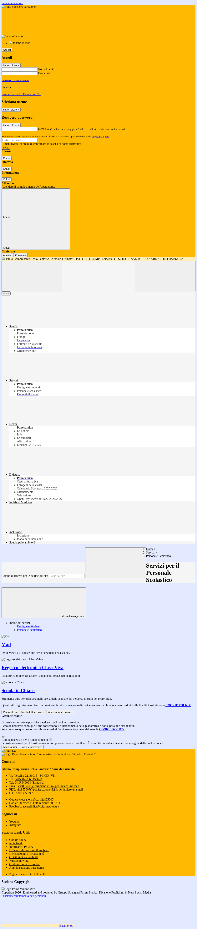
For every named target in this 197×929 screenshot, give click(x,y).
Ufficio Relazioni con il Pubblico (29, 850)
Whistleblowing (18, 860)
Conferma (20, 255)
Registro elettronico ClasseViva (32, 667)
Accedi (7, 49)
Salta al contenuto (12, 3)
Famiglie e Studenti (28, 626)
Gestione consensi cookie (24, 864)
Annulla (7, 255)
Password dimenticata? (15, 80)
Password (44, 73)
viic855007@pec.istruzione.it (50, 789)
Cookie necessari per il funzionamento (25, 739)
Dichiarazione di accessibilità (26, 853)
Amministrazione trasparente (26, 867)
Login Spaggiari (100, 136)
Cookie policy (17, 839)
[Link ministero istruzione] (19, 6)
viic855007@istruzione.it (48, 786)
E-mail (42, 129)
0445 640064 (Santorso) (29, 782)
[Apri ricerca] (165, 276)
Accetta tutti (60, 712)
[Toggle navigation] (32, 276)
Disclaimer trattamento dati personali (24, 896)
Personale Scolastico (29, 629)
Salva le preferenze (31, 747)
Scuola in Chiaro (18, 690)
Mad (6, 644)
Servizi (150, 552)
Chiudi (6, 158)
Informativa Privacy (21, 846)
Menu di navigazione (72, 616)
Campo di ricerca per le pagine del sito (25, 575)
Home (150, 549)
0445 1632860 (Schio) (28, 779)
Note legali (16, 843)
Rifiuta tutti (32, 712)
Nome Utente (46, 69)
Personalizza (10, 712)
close (6, 293)
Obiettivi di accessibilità (23, 857)
